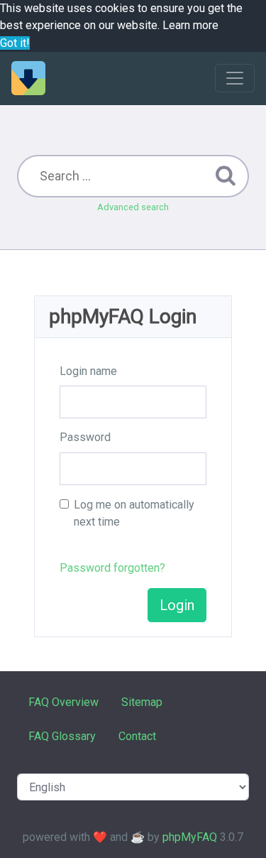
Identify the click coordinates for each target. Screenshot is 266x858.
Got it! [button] (15, 43)
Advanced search (133, 207)
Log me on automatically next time (134, 513)
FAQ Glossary (62, 736)
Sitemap (141, 702)
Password (85, 437)
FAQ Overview (63, 702)
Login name (88, 371)
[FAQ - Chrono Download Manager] (28, 78)
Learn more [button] (190, 25)
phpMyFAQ (189, 837)
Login (177, 605)
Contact (137, 736)
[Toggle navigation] (235, 78)
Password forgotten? (112, 568)
